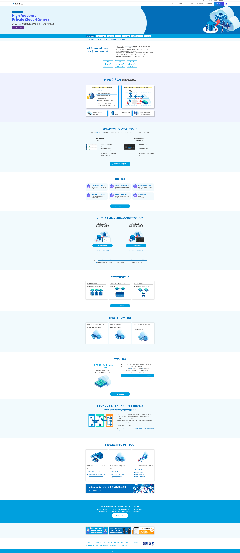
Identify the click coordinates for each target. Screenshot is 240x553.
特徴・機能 (110, 36)
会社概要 (204, 0)
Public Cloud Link (139, 474)
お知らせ (210, 0)
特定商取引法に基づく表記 (92, 545)
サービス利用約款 (104, 545)
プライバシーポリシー (119, 542)
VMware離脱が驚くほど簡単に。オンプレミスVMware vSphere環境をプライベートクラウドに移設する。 (122, 260)
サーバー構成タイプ (122, 39)
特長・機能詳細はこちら (120, 206)
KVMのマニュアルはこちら (137, 251)
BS (142, 368)
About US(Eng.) (97, 542)
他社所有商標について (115, 545)
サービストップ (90, 36)
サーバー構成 (126, 36)
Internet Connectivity (140, 476)
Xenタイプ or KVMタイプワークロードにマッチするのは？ (120, 164)
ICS (129, 368)
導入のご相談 (19, 27)
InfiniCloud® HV (129, 46)
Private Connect (139, 472)
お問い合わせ (219, 4)
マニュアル (147, 36)
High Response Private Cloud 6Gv (97, 474)
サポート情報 (190, 4)
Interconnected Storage (118, 474)
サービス (172, 4)
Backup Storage (116, 478)
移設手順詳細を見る (102, 245)
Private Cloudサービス (93, 471)
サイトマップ (125, 545)
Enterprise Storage (117, 476)
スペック (118, 36)
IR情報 (215, 0)
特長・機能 (99, 39)
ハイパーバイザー (101, 36)
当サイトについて (108, 542)
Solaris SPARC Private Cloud (96, 476)
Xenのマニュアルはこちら (103, 251)
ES (132, 368)
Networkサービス (139, 470)
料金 (133, 36)
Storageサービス (115, 471)
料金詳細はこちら (120, 394)
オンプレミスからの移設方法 (110, 39)
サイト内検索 (200, 4)
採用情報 (221, 0)
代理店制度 (209, 4)
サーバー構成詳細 (120, 306)
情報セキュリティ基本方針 (132, 542)
